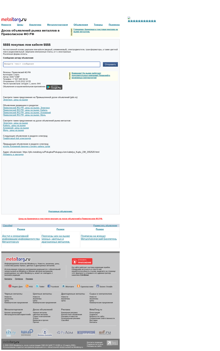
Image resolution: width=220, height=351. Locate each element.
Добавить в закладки (13, 154)
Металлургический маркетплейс (18, 314)
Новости (8, 297)
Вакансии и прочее (40, 320)
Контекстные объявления (71, 314)
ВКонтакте (70, 287)
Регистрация (95, 313)
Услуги (35, 318)
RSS (31, 287)
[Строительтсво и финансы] (104, 336)
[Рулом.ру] (65, 336)
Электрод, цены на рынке (15, 99)
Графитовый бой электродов (17, 138)
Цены (7, 301)
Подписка (19, 279)
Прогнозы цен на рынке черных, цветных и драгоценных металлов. (56, 239)
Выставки (93, 320)
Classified (7, 225)
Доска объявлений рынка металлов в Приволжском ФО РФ (30, 32)
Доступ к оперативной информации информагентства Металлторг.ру (21, 239)
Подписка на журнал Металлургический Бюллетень (99, 237)
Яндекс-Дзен (17, 287)
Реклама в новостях (69, 316)
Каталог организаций (13, 313)
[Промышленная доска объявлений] (27, 336)
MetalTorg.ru (96, 309)
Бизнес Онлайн (106, 287)
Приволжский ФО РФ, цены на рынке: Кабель (25, 110)
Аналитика (9, 299)
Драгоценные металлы (73, 294)
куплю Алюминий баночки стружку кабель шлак (26, 146)
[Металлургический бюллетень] (86, 336)
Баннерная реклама (69, 313)
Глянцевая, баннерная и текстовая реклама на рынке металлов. (95, 30)
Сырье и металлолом (101, 294)
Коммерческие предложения (16, 303)
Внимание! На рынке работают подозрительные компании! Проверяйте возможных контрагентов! (91, 75)
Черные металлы (13, 294)
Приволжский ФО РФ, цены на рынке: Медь (24, 115)
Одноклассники (87, 287)
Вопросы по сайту (97, 316)
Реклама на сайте (94, 346)
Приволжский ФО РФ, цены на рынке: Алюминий (27, 112)
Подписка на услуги (95, 344)
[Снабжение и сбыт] (11, 336)
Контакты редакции (94, 342)
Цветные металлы (42, 294)
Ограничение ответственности (102, 318)
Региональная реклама (70, 318)
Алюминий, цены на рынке (16, 128)
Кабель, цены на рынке (14, 125)
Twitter (41, 287)
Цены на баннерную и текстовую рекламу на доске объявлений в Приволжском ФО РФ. (61, 219)
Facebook (55, 287)
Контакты (8, 279)
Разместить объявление (105, 225)
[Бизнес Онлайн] (45, 336)
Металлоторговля (14, 309)
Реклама (29, 279)
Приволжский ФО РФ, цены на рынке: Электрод (26, 108)
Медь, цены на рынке (13, 130)
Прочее (36, 322)
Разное (21, 229)
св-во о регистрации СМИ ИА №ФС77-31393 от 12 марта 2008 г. (50, 345)
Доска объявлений (43, 309)
